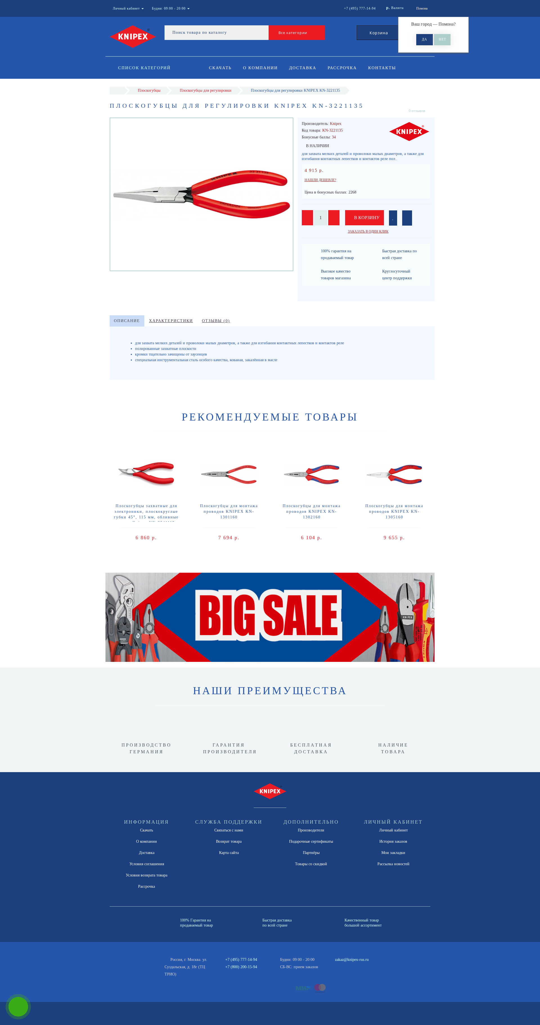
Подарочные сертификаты (311, 841)
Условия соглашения (146, 864)
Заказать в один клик (368, 231)
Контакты (382, 68)
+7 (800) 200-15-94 (241, 967)
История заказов (393, 841)
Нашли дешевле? (320, 180)
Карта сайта (229, 853)
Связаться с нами (228, 830)
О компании (260, 68)
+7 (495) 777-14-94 (241, 959)
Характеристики (171, 321)
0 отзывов (417, 110)
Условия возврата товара (146, 875)
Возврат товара (229, 841)
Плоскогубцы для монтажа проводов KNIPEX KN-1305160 (394, 511)
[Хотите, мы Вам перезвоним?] (18, 1006)
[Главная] (116, 90)
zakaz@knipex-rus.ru (352, 959)
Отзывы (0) (216, 321)
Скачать (220, 68)
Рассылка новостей (393, 864)
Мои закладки (393, 853)
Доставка (302, 68)
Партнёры (311, 853)
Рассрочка (342, 68)
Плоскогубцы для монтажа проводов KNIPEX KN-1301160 (229, 511)
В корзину (366, 217)
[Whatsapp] (332, 966)
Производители (311, 830)
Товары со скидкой (311, 864)
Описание (127, 321)
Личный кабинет (393, 830)
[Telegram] (341, 967)
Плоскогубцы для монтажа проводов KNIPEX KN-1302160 (312, 511)
